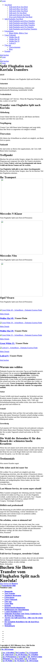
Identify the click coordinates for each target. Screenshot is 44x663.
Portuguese (12, 657)
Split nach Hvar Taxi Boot (18, 7)
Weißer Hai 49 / (7, 318)
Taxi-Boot (8, 5)
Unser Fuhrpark (10, 35)
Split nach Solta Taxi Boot (18, 11)
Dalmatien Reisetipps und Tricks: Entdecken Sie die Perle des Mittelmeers (23, 615)
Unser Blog (9, 603)
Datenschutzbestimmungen (15, 608)
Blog (11, 49)
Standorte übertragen (13, 595)
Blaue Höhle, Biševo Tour (18, 33)
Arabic (23, 657)
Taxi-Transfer (10, 593)
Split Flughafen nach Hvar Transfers (22, 21)
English (11, 653)
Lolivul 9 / (4, 356)
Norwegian (38, 657)
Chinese (34, 659)
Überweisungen (14, 47)
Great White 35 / (7, 343)
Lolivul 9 (12, 43)
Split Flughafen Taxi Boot (14, 19)
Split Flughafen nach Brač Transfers (22, 23)
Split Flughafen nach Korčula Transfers (23, 29)
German (10, 649)
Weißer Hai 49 (14, 37)
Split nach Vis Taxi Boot (18, 13)
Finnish (7, 659)
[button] (9, 584)
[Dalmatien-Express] (3, 1)
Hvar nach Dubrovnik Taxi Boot (20, 17)
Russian (24, 655)
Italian (35, 655)
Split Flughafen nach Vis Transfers (21, 27)
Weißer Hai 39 (14, 39)
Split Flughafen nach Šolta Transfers (22, 25)
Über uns (8, 45)
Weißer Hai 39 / (7, 331)
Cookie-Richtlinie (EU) (13, 612)
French (11, 655)
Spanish (35, 653)
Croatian (21, 653)
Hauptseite (9, 591)
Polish (10, 661)
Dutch (22, 661)
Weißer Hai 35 (14, 41)
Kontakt (7, 51)
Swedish (20, 659)
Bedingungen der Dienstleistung (17, 610)
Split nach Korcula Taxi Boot (19, 15)
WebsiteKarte (10, 626)
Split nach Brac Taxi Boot (18, 9)
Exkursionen (9, 31)
